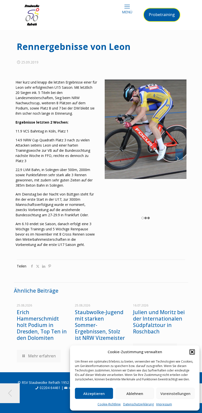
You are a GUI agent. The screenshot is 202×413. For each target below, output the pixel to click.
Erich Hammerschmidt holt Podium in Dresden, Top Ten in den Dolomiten (42, 325)
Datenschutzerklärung (138, 404)
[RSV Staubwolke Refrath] (32, 15)
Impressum (164, 404)
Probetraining (162, 14)
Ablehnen (134, 393)
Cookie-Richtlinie (109, 404)
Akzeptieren (94, 393)
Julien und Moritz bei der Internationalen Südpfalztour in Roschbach (159, 322)
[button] (192, 351)
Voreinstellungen (175, 393)
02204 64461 (50, 387)
